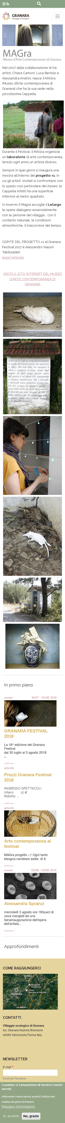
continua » (9, 763)
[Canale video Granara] (4, 4)
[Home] (15, 16)
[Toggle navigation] (58, 16)
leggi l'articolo (13, 257)
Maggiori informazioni (18, 1106)
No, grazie (31, 1116)
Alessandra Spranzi (24, 903)
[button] (5, 35)
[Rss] (7, 4)
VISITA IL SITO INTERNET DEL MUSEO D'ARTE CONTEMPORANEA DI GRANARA (32, 279)
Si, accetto (11, 1116)
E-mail (7, 1067)
